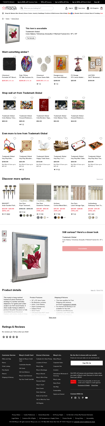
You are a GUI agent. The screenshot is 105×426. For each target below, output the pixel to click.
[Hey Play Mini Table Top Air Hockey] (78, 146)
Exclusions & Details (84, 385)
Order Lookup (6, 366)
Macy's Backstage (41, 370)
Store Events (40, 388)
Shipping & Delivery (8, 377)
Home (7, 18)
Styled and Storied (58, 394)
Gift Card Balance (24, 372)
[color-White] (96, 217)
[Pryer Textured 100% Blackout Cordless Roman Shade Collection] (26, 193)
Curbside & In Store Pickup (44, 359)
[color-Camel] (58, 217)
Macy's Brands (40, 373)
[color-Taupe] (93, 217)
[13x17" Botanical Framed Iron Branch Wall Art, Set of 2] (95, 64)
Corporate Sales (58, 362)
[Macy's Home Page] (9, 8)
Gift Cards (22, 368)
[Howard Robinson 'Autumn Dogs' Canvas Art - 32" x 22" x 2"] (26, 105)
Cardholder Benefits (25, 364)
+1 (33, 215)
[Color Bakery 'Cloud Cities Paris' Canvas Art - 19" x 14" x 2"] (61, 105)
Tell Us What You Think (43, 399)
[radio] (21, 215)
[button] (26, 257)
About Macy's (57, 359)
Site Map (56, 386)
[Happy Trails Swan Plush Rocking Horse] (44, 146)
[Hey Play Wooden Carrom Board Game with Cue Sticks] (26, 146)
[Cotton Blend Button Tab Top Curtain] (61, 193)
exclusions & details (69, 304)
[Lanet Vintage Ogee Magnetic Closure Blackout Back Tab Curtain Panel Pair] (78, 193)
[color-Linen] (44, 217)
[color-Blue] (38, 217)
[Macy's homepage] (3, 18)
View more (52, 317)
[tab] (4, 233)
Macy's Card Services (25, 375)
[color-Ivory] (90, 217)
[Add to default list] (15, 57)
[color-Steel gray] (31, 215)
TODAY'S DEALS (8, 2)
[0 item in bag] (101, 8)
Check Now (94, 385)
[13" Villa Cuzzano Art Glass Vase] (26, 64)
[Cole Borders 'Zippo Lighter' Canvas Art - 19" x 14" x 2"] (44, 105)
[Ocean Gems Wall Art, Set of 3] (44, 64)
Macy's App (39, 366)
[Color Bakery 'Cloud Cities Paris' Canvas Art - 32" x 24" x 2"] (9, 105)
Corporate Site (57, 366)
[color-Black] (21, 215)
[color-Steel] (27, 215)
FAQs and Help (6, 359)
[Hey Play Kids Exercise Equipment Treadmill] (9, 146)
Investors (55, 370)
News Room (56, 383)
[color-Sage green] (24, 215)
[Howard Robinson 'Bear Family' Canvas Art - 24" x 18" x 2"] (78, 105)
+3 (64, 217)
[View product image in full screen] (12, 280)
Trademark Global (33, 31)
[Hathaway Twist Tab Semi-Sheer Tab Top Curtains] (95, 193)
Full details (30, 38)
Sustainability (57, 390)
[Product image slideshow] (30, 257)
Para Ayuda (5, 370)
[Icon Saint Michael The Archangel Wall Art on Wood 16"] (61, 64)
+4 (47, 217)
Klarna (4, 362)
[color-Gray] (41, 217)
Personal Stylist (40, 381)
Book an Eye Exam (41, 396)
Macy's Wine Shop (41, 377)
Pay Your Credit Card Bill (26, 379)
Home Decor (15, 18)
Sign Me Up (87, 363)
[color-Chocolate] (62, 217)
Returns (4, 373)
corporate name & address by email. (84, 422)
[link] (9, 78)
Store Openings (40, 392)
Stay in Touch (40, 384)
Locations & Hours (41, 362)
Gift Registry (39, 403)
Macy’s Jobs (56, 379)
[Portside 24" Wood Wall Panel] (9, 64)
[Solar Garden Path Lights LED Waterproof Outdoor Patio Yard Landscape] (9, 193)
